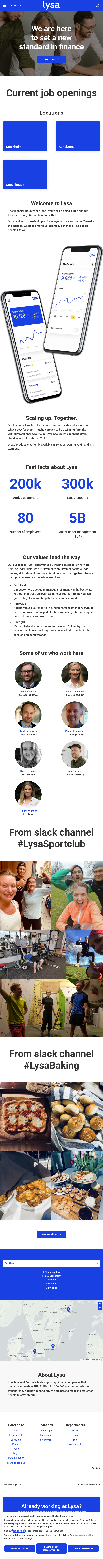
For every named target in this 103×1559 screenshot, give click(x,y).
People (16, 1444)
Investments (75, 1444)
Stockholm (46, 1439)
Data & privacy (16, 1457)
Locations (16, 1439)
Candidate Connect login (88, 1484)
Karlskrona (46, 1435)
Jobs (16, 1448)
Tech (75, 1439)
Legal (16, 1453)
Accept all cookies (19, 1548)
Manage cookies (16, 1462)
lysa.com (96, 1468)
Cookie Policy (18, 1531)
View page (51, 1287)
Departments (16, 1435)
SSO (22, 1484)
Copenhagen (46, 1430)
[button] (97, 5)
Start (16, 1430)
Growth (75, 1430)
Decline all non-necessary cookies (51, 1548)
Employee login (10, 1484)
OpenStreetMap (96, 1360)
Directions (51, 1283)
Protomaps (85, 1360)
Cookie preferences (83, 1548)
